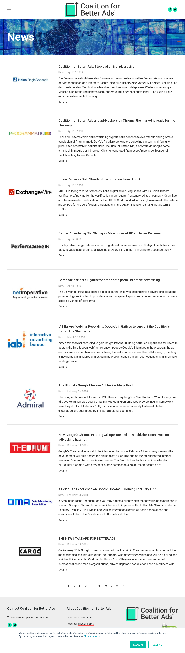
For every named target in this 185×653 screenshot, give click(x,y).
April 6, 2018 (74, 239)
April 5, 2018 (74, 285)
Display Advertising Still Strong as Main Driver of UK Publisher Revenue (109, 233)
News (61, 72)
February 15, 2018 (77, 391)
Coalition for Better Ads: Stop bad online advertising (96, 66)
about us (86, 617)
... (74, 585)
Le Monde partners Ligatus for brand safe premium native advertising (109, 280)
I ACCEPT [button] (138, 644)
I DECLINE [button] (156, 644)
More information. (92, 636)
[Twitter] (175, 9)
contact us (41, 617)
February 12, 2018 (77, 544)
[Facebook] (170, 9)
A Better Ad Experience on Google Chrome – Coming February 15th (107, 489)
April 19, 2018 (75, 131)
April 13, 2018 (75, 185)
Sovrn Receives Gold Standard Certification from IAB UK (99, 179)
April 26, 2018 (75, 72)
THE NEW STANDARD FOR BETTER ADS (87, 538)
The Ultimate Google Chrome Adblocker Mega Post (95, 385)
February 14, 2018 (77, 445)
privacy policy (86, 623)
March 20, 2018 (76, 337)
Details (62, 102)
